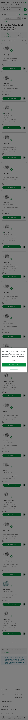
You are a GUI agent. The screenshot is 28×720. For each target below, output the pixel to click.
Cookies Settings (14, 369)
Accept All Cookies (14, 364)
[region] (14, 360)
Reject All (14, 360)
